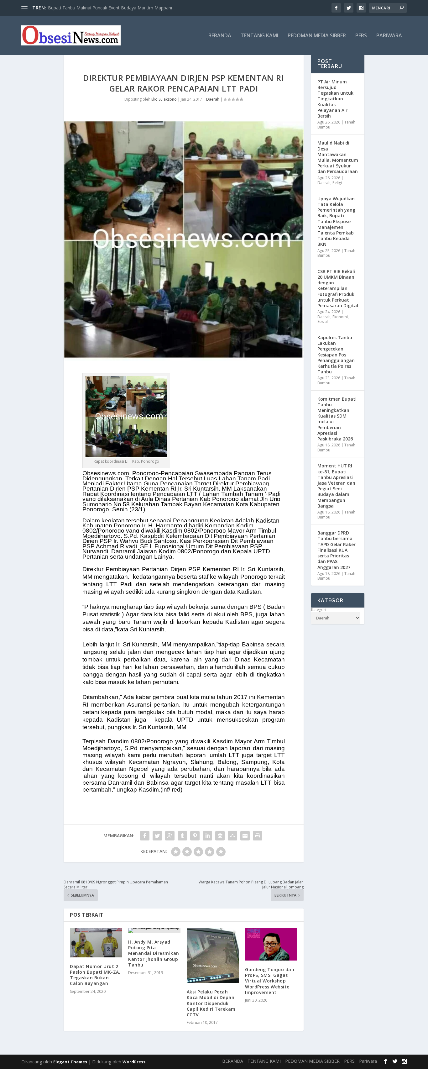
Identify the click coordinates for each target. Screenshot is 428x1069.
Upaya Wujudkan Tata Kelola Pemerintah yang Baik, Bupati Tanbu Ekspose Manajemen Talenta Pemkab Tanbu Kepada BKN (336, 221)
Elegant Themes (70, 1062)
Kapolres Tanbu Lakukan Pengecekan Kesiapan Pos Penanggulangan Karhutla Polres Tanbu (336, 354)
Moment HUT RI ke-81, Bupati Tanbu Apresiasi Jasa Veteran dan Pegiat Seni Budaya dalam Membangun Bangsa (336, 485)
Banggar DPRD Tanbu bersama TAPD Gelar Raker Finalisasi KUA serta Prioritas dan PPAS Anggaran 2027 (336, 550)
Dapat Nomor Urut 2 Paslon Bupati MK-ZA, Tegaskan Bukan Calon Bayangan (95, 975)
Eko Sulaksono (164, 99)
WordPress (134, 1062)
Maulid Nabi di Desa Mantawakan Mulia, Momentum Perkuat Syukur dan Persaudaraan (337, 157)
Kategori (318, 610)
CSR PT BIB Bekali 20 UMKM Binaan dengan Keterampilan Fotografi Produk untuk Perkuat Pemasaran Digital (337, 288)
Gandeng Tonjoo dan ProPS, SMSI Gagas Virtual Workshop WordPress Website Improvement (269, 980)
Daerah (212, 99)
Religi (337, 182)
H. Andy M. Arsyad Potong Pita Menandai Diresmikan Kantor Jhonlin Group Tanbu (153, 953)
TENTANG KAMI (259, 36)
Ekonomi (340, 316)
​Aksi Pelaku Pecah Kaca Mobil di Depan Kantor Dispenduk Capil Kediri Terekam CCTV (211, 1003)
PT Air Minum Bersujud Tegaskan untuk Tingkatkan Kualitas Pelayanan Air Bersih (335, 99)
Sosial (322, 321)
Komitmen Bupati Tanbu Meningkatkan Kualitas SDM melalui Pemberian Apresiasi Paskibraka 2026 (337, 419)
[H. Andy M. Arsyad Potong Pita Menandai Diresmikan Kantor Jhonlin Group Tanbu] (154, 930)
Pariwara (389, 36)
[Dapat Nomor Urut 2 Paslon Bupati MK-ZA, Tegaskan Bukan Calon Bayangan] (96, 942)
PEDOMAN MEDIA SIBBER (317, 36)
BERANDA (219, 36)
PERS (361, 36)
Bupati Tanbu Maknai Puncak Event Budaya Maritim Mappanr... (111, 8)
